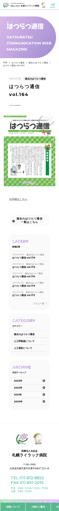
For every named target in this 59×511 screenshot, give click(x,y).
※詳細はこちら (18, 199)
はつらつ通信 (18, 63)
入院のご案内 (38, 506)
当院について (13, 506)
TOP (5, 62)
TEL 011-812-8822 (27, 477)
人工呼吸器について (24, 341)
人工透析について (23, 348)
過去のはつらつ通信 (38, 63)
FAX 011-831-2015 (27, 482)
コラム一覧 (38, 303)
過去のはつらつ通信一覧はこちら (29, 220)
